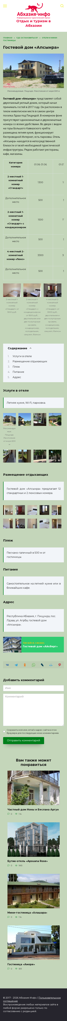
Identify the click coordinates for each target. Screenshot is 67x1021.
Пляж (16, 366)
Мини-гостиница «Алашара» (27, 912)
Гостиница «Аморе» (21, 964)
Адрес (17, 377)
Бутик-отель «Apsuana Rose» (27, 861)
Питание (18, 371)
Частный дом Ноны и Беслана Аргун (33, 809)
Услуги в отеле (22, 356)
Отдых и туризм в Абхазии (33, 23)
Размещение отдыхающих (30, 361)
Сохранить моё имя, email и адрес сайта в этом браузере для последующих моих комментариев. (33, 731)
